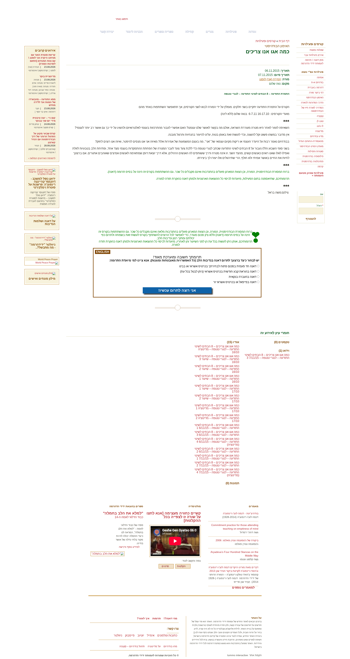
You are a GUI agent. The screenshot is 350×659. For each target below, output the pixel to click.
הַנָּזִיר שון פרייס (242, 581)
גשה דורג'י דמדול (249, 532)
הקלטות (181, 566)
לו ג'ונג (320, 126)
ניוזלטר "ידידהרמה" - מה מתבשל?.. (42, 246)
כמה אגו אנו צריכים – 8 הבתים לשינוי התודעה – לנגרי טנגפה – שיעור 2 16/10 (217, 368)
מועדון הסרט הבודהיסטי (311, 146)
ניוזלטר (118, 635)
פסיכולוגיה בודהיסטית (312, 161)
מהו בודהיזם (170, 646)
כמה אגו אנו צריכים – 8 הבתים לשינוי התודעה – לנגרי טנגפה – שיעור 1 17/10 (217, 388)
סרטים (165, 566)
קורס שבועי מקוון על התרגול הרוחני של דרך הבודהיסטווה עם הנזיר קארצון (43, 138)
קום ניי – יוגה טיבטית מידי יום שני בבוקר (44, 119)
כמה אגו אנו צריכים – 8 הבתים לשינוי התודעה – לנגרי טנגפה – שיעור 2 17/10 (217, 398)
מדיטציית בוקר (47, 76)
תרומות (156, 618)
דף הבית (284, 41)
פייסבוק (130, 635)
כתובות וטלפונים (167, 635)
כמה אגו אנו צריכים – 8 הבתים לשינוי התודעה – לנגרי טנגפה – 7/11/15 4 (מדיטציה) (217, 472)
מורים (210, 31)
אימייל (150, 635)
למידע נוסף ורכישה (129, 546)
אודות (252, 31)
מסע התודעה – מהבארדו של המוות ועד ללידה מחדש (42, 102)
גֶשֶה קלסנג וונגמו (249, 559)
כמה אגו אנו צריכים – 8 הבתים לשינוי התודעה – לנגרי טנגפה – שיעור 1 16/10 (217, 378)
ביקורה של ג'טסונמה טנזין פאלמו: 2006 (237, 540)
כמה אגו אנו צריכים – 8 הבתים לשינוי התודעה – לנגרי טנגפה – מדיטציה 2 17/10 (217, 418)
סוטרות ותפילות (315, 151)
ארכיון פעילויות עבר (313, 55)
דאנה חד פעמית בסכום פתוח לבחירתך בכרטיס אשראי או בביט (217, 266)
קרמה (320, 166)
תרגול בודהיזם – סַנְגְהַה (132, 646)
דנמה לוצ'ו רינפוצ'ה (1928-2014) (240, 517)
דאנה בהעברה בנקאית (242, 276)
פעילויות (231, 31)
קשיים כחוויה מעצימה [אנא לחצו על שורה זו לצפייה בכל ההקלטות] (174, 516)
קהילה (189, 31)
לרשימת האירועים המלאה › (41, 158)
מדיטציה (319, 131)
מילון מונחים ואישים (42, 278)
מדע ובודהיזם (316, 136)
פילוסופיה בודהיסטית (313, 156)
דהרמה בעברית (315, 87)
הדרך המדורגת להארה (312, 102)
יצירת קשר (107, 31)
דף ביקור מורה (316, 92)
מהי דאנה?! (170, 618)
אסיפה (320, 77)
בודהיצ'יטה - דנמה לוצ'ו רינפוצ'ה (240, 513)
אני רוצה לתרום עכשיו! (177, 290)
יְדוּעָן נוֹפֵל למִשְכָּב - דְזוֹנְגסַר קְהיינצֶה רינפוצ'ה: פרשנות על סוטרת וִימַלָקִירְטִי (41, 183)
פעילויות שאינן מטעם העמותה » (311, 174)
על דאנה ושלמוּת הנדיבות (44, 223)
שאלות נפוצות (316, 50)
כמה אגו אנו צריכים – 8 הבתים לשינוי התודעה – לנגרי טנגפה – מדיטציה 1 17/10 (217, 408)
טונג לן (320, 121)
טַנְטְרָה (320, 116)
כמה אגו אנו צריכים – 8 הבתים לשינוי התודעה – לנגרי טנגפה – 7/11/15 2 (217, 464)
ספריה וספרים (164, 31)
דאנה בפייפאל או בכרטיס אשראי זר (234, 282)
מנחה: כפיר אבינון (47, 90)
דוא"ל (320, 206)
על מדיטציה (154, 646)
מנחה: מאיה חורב (40, 86)
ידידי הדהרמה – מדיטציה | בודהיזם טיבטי (219, 14)
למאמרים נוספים (243, 587)
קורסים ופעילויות (312, 44)
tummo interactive (237, 655)
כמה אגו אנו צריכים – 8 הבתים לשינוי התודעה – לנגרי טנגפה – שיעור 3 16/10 (217, 359)
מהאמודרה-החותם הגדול (311, 141)
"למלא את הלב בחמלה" (123, 513)
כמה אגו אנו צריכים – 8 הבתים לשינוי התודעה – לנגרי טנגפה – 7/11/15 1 (217, 457)
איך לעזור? (143, 618)
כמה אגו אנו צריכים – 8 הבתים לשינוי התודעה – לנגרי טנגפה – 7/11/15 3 (267, 356)
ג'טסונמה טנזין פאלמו (246, 543)
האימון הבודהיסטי (314, 97)
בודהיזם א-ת (317, 82)
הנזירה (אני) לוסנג (270, 79)
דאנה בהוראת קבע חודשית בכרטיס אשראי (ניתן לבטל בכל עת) (218, 271)
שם (321, 194)
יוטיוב (140, 635)
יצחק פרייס (34, 124)
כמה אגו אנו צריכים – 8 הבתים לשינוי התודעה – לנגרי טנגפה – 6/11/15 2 (217, 450)
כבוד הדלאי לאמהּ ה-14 (129, 517)
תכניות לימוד (134, 31)
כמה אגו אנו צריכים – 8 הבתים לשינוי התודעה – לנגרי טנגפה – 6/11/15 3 (217, 433)
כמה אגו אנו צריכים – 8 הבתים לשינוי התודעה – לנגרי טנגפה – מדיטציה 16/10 (217, 349)
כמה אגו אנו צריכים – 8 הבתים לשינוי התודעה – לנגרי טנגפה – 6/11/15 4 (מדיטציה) (217, 441)
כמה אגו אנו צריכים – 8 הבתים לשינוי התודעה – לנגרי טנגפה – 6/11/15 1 (217, 426)
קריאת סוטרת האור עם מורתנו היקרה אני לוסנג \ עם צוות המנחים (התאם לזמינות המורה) (41, 59)
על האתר (256, 617)
